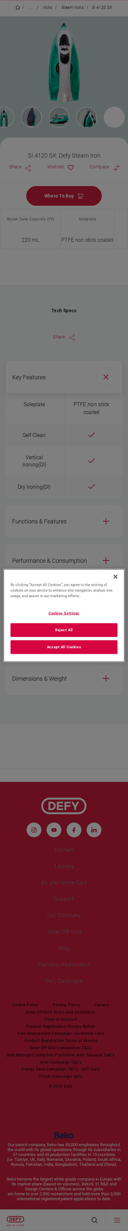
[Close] (115, 577)
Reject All (64, 630)
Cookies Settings (64, 613)
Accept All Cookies (64, 647)
